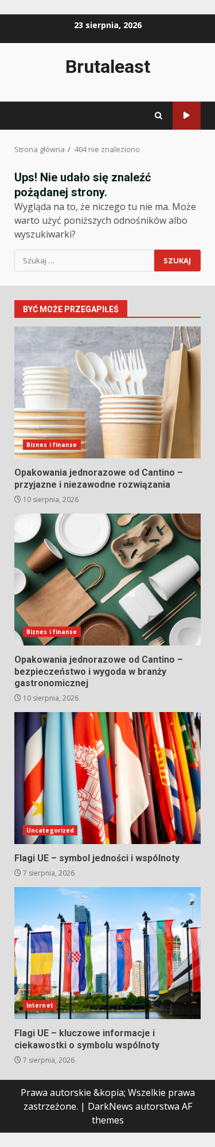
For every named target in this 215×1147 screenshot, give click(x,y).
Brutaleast (107, 66)
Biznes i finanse (51, 445)
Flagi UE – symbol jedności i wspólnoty (107, 778)
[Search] (158, 115)
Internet (39, 1005)
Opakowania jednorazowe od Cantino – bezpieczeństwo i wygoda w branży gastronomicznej (107, 580)
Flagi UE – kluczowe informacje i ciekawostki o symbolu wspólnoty (107, 953)
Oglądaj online (187, 116)
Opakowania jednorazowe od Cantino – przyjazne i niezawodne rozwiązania (107, 392)
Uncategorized (50, 830)
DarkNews (110, 1106)
